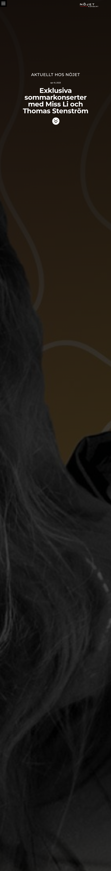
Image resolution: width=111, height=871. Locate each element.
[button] (3, 3)
